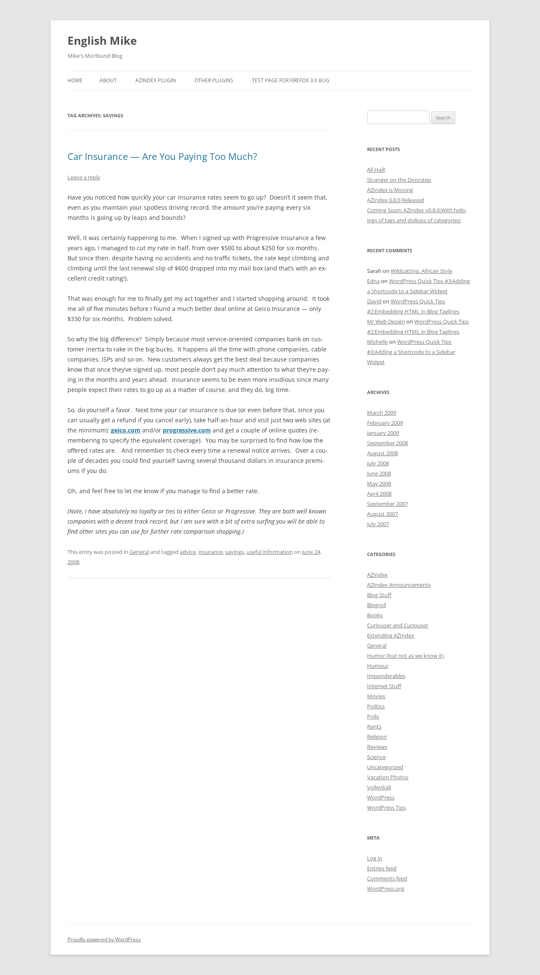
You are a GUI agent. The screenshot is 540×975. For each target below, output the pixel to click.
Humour (378, 666)
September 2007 (387, 504)
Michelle (377, 342)
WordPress (380, 797)
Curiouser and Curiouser (397, 625)
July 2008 (378, 463)
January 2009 (383, 433)
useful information (269, 552)
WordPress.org (385, 888)
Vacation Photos (387, 777)
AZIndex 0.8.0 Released (395, 200)
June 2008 (379, 473)
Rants (374, 726)
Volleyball (379, 787)
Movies (376, 696)
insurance (210, 552)
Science (376, 757)
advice (188, 552)
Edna (373, 281)
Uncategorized (385, 767)
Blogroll (376, 605)
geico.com (125, 430)
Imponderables (386, 676)
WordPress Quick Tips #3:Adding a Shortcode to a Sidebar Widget (411, 352)
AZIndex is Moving (390, 190)
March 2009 (381, 412)
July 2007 (378, 524)
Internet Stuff (384, 686)
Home (75, 80)
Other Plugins (213, 80)
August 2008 (382, 453)
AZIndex (377, 574)
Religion (377, 736)
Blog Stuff (379, 595)
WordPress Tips (386, 807)
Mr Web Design (386, 321)
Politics (376, 706)
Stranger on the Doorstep (399, 180)
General (139, 552)
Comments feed (387, 878)
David (374, 301)
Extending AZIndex (390, 635)
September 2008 (387, 443)
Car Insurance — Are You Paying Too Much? (162, 156)
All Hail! (376, 169)
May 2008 (379, 483)
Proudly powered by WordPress (104, 939)
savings (234, 552)
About (108, 80)
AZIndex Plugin (155, 80)
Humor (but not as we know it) (405, 655)
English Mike (102, 40)
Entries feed (382, 868)
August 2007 (382, 514)
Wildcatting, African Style (421, 271)
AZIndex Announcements (399, 585)
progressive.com (187, 430)
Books (375, 615)
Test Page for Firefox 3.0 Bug (290, 80)
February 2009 (385, 423)
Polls (373, 716)
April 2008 (379, 493)
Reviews (377, 747)
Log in (374, 858)
